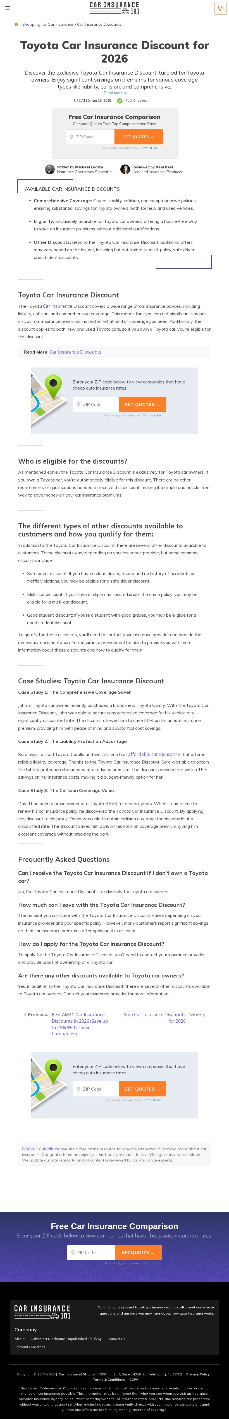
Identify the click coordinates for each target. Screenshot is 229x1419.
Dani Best (164, 167)
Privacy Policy (198, 1374)
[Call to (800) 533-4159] (220, 8)
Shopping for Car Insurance (47, 24)
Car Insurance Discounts (99, 24)
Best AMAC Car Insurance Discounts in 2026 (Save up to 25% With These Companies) (80, 1024)
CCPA (133, 1379)
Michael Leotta (89, 167)
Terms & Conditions (109, 1379)
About (20, 1339)
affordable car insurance (154, 754)
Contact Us (116, 1339)
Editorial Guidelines (40, 1148)
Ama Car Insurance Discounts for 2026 (154, 1018)
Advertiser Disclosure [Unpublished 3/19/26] (66, 1339)
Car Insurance (57, 306)
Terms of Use (149, 148)
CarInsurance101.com (77, 1374)
